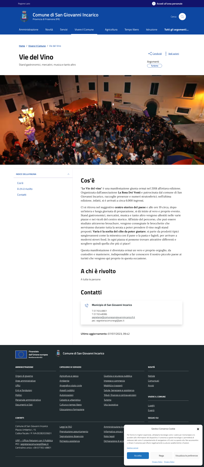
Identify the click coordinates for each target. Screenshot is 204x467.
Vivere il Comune (84, 29)
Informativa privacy (113, 431)
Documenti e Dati (24, 404)
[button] (198, 428)
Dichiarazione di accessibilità (118, 441)
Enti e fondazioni (23, 390)
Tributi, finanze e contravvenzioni (120, 395)
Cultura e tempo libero (71, 404)
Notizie (151, 376)
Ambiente (64, 380)
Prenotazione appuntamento (74, 431)
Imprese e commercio (114, 380)
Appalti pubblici (67, 390)
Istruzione (151, 29)
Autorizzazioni (66, 395)
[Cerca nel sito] (182, 16)
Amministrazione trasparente (118, 426)
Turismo (107, 400)
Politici (18, 395)
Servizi (64, 29)
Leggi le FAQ (66, 426)
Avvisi (151, 385)
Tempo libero (132, 29)
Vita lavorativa (111, 404)
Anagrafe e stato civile (71, 385)
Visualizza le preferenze (186, 455)
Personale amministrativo (28, 400)
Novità (49, 29)
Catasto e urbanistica (70, 400)
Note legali (109, 436)
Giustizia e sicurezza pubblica (118, 376)
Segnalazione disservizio (71, 436)
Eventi (151, 410)
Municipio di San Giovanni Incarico (112, 305)
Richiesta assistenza (70, 441)
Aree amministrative (25, 380)
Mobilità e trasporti (113, 385)
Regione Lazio (24, 3)
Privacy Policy (157, 461)
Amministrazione (28, 29)
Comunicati (153, 380)
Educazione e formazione (72, 409)
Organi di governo (24, 376)
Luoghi (151, 405)
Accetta (138, 455)
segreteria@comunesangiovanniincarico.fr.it (113, 317)
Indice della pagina (26, 174)
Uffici (17, 385)
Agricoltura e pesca (69, 376)
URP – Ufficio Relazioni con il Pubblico (34, 440)
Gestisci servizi (132, 448)
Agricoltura (111, 29)
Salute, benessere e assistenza (119, 390)
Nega (161, 455)
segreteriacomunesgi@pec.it (34, 444)
